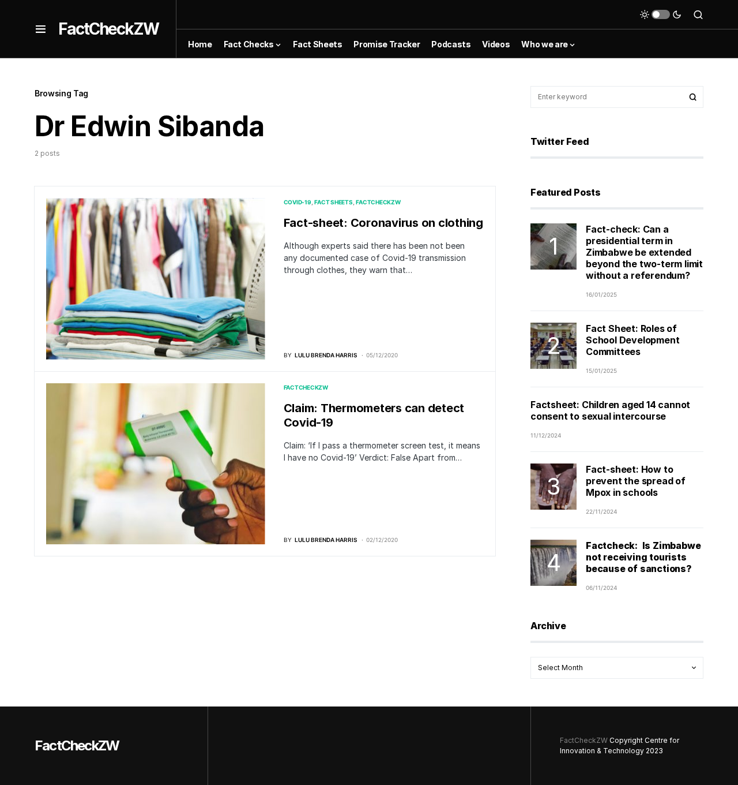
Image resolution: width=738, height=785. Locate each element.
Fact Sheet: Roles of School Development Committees (632, 340)
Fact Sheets (333, 202)
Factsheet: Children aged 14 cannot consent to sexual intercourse (610, 410)
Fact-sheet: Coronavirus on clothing (383, 223)
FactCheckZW (108, 29)
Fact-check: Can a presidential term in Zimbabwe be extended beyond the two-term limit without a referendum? (644, 252)
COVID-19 (297, 202)
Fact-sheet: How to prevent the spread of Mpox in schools (636, 480)
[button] (41, 29)
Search (693, 97)
